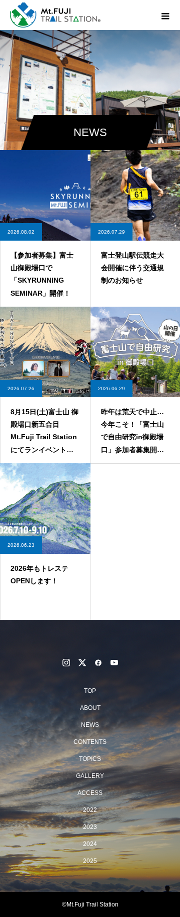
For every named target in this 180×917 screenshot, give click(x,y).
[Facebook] (98, 662)
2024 (90, 843)
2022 (90, 809)
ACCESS (90, 792)
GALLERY (90, 775)
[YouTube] (114, 662)
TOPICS (90, 758)
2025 (90, 860)
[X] (82, 662)
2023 (90, 826)
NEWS (90, 724)
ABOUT (90, 707)
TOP (90, 690)
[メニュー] (165, 15)
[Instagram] (66, 662)
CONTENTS (90, 741)
